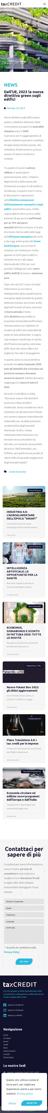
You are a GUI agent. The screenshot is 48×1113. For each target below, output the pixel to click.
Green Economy (17, 471)
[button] (44, 4)
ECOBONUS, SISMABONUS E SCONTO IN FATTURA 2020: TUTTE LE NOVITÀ (24, 632)
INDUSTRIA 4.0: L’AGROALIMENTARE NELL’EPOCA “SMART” (22, 515)
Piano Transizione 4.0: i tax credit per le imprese (22, 741)
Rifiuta (12, 1103)
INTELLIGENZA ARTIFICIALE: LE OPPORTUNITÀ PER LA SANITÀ (22, 573)
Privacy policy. (25, 1093)
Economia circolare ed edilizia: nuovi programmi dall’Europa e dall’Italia (23, 796)
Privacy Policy (12, 952)
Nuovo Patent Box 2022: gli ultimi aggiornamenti (23, 689)
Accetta (32, 1103)
